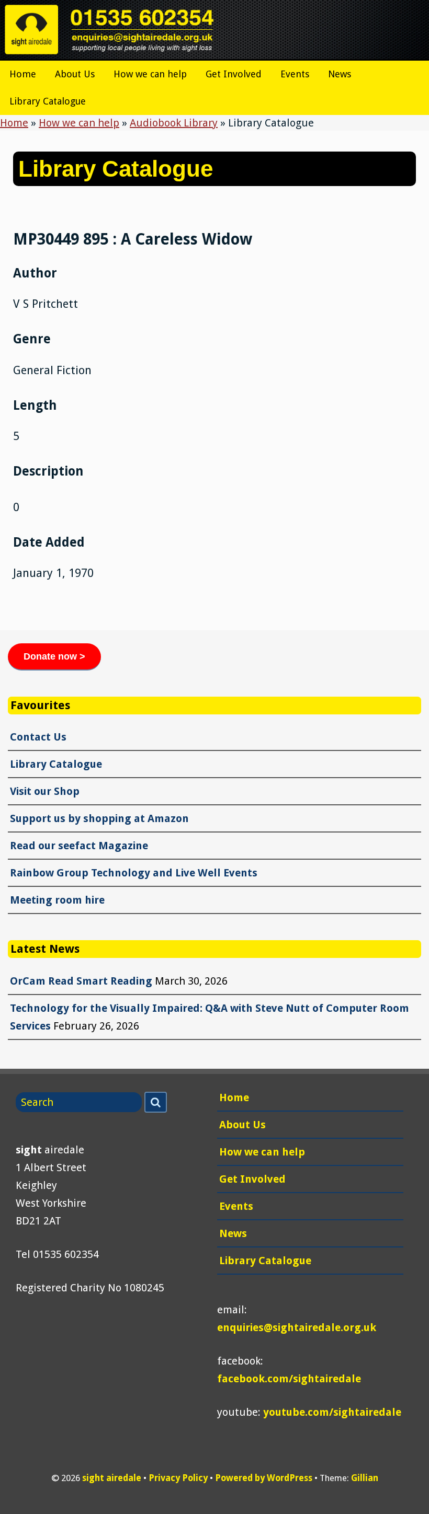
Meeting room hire (57, 900)
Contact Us (38, 737)
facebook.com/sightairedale (289, 1378)
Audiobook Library (174, 123)
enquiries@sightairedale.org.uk (296, 1327)
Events (294, 73)
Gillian (364, 1478)
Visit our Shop (45, 791)
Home (22, 73)
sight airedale (111, 1478)
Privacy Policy (178, 1478)
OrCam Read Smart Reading (81, 981)
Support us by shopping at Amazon (99, 818)
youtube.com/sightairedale (332, 1412)
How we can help (150, 73)
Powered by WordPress (263, 1478)
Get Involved (234, 73)
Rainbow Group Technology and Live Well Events (133, 872)
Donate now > (54, 656)
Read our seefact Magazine (79, 845)
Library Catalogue (47, 101)
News (339, 73)
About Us (75, 73)
